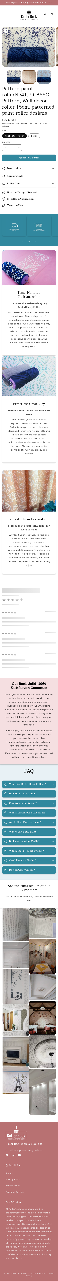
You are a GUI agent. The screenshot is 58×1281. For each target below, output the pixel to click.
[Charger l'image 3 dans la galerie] (44, 77)
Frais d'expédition (22, 124)
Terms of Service (15, 1192)
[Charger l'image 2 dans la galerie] (29, 77)
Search (9, 1173)
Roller (34, 136)
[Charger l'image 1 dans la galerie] (14, 77)
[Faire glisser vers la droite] (55, 77)
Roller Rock (16, 1273)
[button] (6, 14)
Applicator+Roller (14, 136)
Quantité (6, 142)
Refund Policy (13, 1185)
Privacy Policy (13, 1179)
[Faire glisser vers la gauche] (3, 77)
